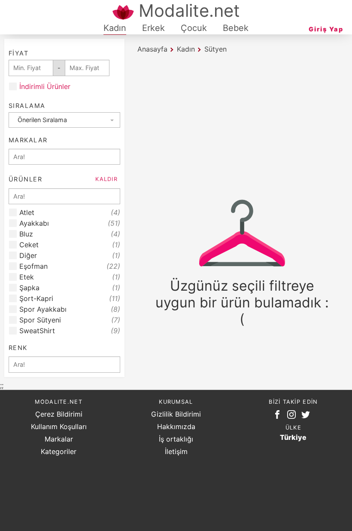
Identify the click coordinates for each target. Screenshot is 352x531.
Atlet (69, 213)
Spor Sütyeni (69, 320)
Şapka (69, 288)
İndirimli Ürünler (44, 87)
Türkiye (293, 437)
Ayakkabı (69, 223)
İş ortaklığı (176, 439)
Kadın (114, 28)
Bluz (69, 234)
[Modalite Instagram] (293, 416)
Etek (69, 277)
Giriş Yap (326, 29)
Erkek (153, 28)
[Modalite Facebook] (279, 416)
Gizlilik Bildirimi (176, 414)
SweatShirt (69, 331)
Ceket (69, 245)
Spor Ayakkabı (69, 309)
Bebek (236, 28)
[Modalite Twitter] (307, 416)
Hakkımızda (176, 426)
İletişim (176, 451)
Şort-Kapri (69, 299)
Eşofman (69, 266)
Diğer (69, 256)
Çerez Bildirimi (58, 414)
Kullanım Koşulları (59, 426)
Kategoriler (58, 451)
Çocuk (194, 28)
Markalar (59, 439)
